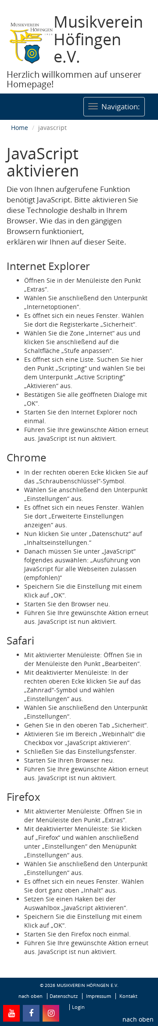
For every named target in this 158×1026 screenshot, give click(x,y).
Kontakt (128, 996)
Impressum (98, 996)
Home (19, 127)
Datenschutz (64, 996)
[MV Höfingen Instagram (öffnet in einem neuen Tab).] (51, 1013)
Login (78, 1007)
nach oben (138, 1019)
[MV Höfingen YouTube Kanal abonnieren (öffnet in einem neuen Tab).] (11, 1013)
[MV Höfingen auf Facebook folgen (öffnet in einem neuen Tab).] (31, 1013)
